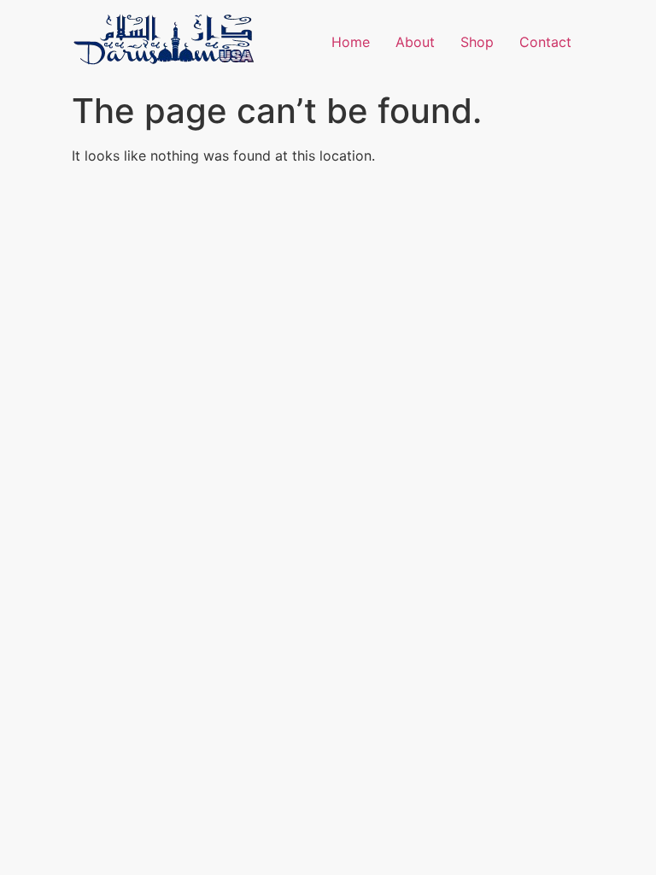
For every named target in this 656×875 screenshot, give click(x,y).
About (415, 41)
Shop (477, 41)
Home (350, 41)
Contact (545, 41)
